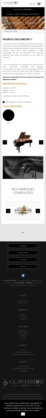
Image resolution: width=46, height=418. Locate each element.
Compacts (23, 317)
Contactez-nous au (22, 9)
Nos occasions (23, 253)
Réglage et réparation (23, 352)
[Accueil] (10, 3)
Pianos (23, 295)
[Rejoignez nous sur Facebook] (23, 275)
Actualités (23, 259)
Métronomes (23, 333)
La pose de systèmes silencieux (23, 354)
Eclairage (23, 335)
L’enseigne (23, 246)
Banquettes (23, 331)
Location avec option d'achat (23, 368)
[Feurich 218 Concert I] (23, 167)
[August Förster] (23, 211)
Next (40, 142)
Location (23, 362)
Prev (5, 142)
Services (23, 345)
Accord (23, 350)
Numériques (23, 310)
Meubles (23, 319)
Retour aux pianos (11, 31)
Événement (23, 371)
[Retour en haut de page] (23, 232)
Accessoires (23, 326)
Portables (23, 314)
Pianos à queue (23, 302)
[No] (43, 409)
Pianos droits (23, 300)
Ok (23, 414)
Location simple (23, 366)
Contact (23, 266)
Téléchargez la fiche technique (18, 102)
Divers (23, 338)
